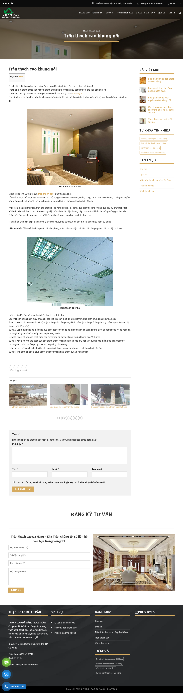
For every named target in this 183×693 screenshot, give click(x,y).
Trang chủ (84, 13)
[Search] (180, 13)
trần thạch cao (46, 193)
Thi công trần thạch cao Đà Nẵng (153, 139)
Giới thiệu (98, 13)
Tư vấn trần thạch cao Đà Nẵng (153, 153)
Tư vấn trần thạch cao (64, 622)
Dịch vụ (161, 13)
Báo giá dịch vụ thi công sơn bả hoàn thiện (160, 89)
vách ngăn (77, 93)
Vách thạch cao (146, 13)
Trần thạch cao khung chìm (21, 407)
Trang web (97, 469)
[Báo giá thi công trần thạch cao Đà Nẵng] (110, 395)
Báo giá (110, 13)
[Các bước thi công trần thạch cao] (69, 395)
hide (21, 77)
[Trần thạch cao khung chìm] (28, 395)
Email (55, 469)
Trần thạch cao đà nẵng (150, 148)
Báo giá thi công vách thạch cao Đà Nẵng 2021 (160, 99)
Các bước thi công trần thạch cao (64, 407)
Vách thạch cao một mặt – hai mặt (161, 120)
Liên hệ (172, 13)
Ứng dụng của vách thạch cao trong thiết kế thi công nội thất (161, 110)
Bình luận (17, 444)
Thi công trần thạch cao (65, 627)
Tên (15, 469)
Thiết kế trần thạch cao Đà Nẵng (153, 143)
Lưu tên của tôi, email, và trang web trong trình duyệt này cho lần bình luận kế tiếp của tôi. (61, 482)
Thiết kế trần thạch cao (65, 632)
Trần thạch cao (125, 13)
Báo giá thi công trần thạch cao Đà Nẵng (109, 407)
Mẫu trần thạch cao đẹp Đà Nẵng (156, 180)
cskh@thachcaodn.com (26, 664)
